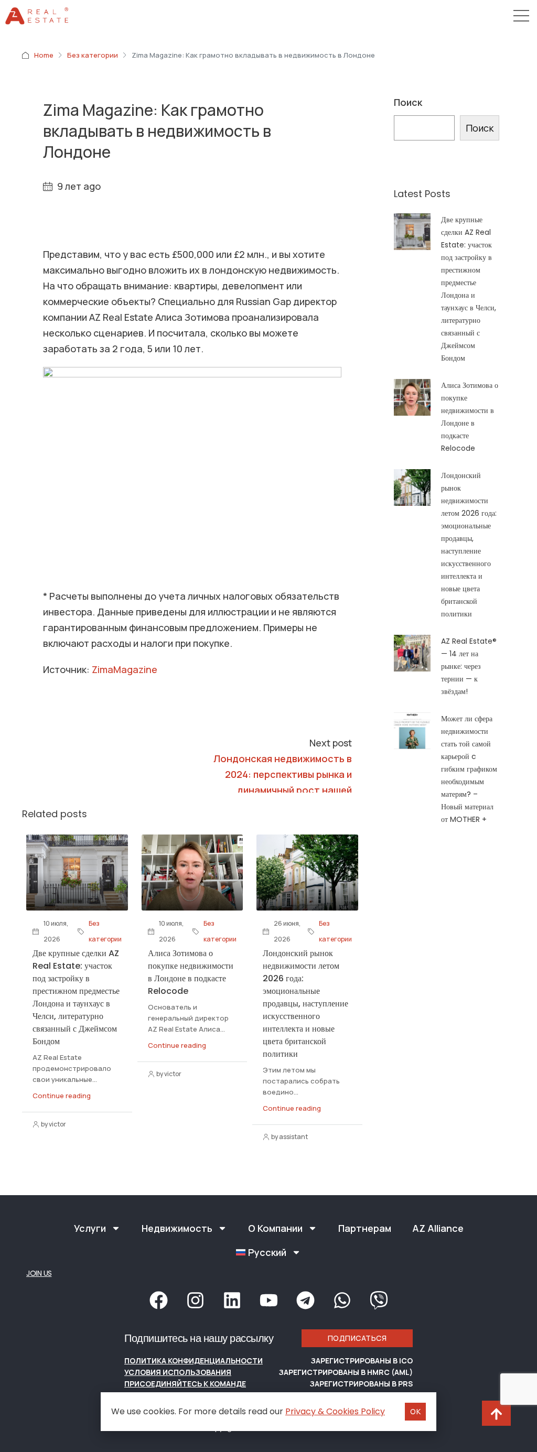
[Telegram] (305, 1300)
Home (43, 55)
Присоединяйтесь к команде (185, 1384)
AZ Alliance (438, 1228)
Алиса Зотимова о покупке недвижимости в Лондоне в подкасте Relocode (190, 972)
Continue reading (62, 1095)
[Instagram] (195, 1300)
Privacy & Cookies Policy (335, 1411)
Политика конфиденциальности (193, 1361)
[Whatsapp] (342, 1300)
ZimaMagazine (124, 669)
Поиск (408, 102)
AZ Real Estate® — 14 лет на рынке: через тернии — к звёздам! (469, 666)
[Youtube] (268, 1300)
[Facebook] (158, 1300)
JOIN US (39, 1273)
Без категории (92, 55)
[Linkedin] (231, 1300)
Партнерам (364, 1228)
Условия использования (177, 1372)
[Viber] (378, 1300)
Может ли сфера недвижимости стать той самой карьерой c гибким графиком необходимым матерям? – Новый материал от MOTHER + (469, 769)
